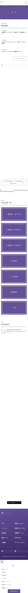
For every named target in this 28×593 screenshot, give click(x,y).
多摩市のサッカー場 (19, 528)
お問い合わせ (18, 537)
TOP (3, 523)
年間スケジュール (19, 523)
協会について (5, 537)
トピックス (4, 528)
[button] (16, 12)
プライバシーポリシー (20, 542)
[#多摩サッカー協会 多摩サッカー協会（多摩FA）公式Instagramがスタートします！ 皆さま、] (14, 347)
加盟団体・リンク (19, 533)
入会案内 (4, 542)
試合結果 (4, 533)
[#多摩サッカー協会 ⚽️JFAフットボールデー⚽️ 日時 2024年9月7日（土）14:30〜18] (5, 388)
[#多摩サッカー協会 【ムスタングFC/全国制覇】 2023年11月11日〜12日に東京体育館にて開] (23, 360)
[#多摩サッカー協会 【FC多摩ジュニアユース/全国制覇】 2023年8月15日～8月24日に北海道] (5, 471)
